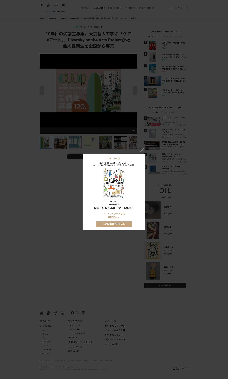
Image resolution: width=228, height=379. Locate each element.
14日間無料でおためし (114, 224)
